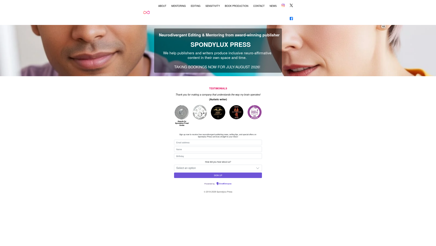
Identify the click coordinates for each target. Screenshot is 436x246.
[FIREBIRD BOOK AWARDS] (236, 112)
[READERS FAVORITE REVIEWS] (199, 112)
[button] (258, 168)
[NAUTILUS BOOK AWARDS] (182, 112)
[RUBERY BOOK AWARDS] (217, 112)
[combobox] (218, 168)
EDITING (195, 6)
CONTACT (259, 6)
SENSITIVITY (212, 6)
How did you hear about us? (218, 161)
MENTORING (178, 6)
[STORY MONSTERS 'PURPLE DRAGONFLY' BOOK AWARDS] (255, 112)
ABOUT (162, 6)
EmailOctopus (225, 184)
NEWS (273, 6)
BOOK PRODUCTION (236, 6)
